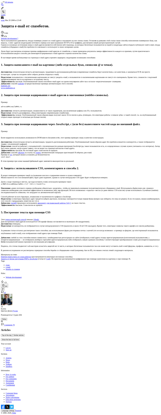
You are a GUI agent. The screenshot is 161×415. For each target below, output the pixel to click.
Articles (8, 358)
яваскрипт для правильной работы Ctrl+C (54, 203)
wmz (3, 20)
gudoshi (21, 84)
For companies (11, 379)
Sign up (8, 350)
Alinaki (36, 219)
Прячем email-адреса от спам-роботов (16, 257)
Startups (9, 402)
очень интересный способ (15, 219)
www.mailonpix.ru (8, 88)
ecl (11, 155)
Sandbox (9, 366)
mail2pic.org (5, 86)
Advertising (10, 395)
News (8, 360)
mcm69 (14, 203)
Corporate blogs (12, 393)
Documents (10, 381)
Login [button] (3, 15)
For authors (10, 377)
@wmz (15, 311)
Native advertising (12, 397)
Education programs (13, 400)
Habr (14, 413)
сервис (38, 153)
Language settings (8, 411)
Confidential (10, 385)
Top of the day (7, 335)
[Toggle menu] (2, 2)
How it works (11, 375)
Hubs (8, 362)
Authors (9, 364)
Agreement (10, 383)
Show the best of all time (10, 340)
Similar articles (19, 335)
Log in (8, 348)
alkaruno (21, 153)
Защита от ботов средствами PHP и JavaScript (19, 259)
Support (18, 411)
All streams (9, 2)
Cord (48, 259)
